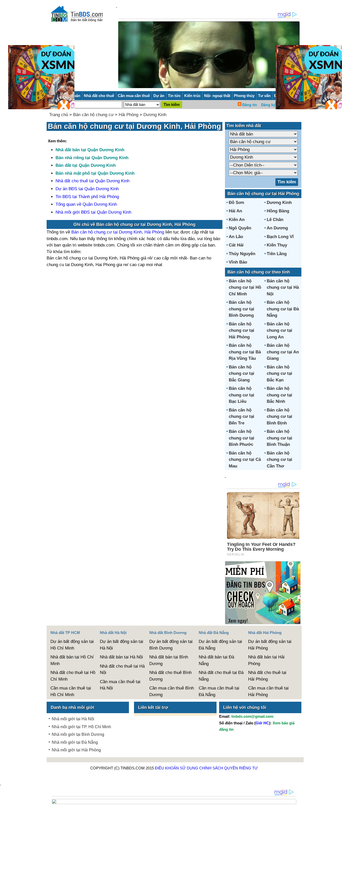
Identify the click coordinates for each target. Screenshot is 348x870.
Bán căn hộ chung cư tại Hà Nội (283, 287)
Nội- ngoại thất (217, 95)
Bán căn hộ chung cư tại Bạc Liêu (241, 395)
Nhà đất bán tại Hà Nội (121, 657)
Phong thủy (244, 95)
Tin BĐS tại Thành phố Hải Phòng (87, 196)
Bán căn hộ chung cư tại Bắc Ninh (279, 395)
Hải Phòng (128, 114)
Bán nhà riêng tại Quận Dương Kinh (92, 157)
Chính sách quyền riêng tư (228, 768)
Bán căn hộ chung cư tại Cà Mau (245, 459)
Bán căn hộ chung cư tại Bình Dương (241, 309)
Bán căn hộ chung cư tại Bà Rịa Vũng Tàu (245, 352)
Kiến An (237, 219)
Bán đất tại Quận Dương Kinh (86, 165)
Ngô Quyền (240, 228)
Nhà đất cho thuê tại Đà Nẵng (221, 676)
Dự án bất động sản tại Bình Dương (171, 645)
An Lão (236, 236)
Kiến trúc (192, 95)
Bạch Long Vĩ (280, 236)
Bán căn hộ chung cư (93, 114)
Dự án (158, 95)
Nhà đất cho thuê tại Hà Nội (122, 669)
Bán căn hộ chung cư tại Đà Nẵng (283, 309)
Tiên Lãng (277, 253)
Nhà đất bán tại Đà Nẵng (216, 660)
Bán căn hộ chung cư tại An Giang (283, 352)
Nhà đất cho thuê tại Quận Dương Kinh (92, 180)
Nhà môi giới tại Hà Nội (73, 719)
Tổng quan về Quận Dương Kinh (86, 204)
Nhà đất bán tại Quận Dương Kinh (90, 149)
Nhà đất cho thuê (99, 95)
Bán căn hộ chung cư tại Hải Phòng (241, 330)
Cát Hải (236, 245)
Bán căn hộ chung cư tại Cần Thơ (279, 459)
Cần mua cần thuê (134, 95)
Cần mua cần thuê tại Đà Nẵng (219, 691)
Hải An (235, 211)
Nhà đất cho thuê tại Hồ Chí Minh (72, 676)
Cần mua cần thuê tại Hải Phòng (268, 691)
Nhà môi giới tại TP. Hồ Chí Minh (81, 727)
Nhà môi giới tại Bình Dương (78, 734)
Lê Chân (275, 219)
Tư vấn (264, 95)
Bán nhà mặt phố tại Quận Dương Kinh (95, 173)
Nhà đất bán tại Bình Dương (168, 660)
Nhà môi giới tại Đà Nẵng (75, 742)
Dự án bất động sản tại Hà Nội (121, 645)
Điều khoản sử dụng (176, 768)
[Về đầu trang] (343, 863)
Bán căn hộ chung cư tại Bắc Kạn (279, 373)
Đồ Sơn (236, 202)
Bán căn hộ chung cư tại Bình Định (279, 416)
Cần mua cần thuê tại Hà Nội (120, 685)
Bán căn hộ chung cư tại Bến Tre (241, 416)
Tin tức (174, 95)
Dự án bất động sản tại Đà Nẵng (220, 645)
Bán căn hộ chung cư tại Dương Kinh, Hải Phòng (117, 232)
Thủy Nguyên (242, 253)
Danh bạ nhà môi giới (72, 707)
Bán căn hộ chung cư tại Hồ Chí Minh (245, 287)
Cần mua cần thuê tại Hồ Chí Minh (70, 691)
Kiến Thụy (277, 245)
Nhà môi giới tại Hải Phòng (76, 750)
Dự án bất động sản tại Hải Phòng (269, 645)
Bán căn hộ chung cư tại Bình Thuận (279, 438)
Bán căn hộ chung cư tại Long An (279, 330)
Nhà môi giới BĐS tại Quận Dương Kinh (93, 212)
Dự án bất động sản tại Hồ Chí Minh (72, 645)
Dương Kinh (154, 114)
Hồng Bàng (278, 211)
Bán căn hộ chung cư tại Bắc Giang (241, 373)
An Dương (277, 228)
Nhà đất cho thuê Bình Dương (170, 676)
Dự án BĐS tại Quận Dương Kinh (87, 188)
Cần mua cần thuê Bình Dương (171, 691)
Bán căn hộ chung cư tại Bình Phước (241, 438)
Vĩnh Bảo (238, 262)
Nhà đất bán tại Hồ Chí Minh (72, 660)
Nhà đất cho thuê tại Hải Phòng (267, 676)
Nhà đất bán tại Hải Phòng (266, 660)
